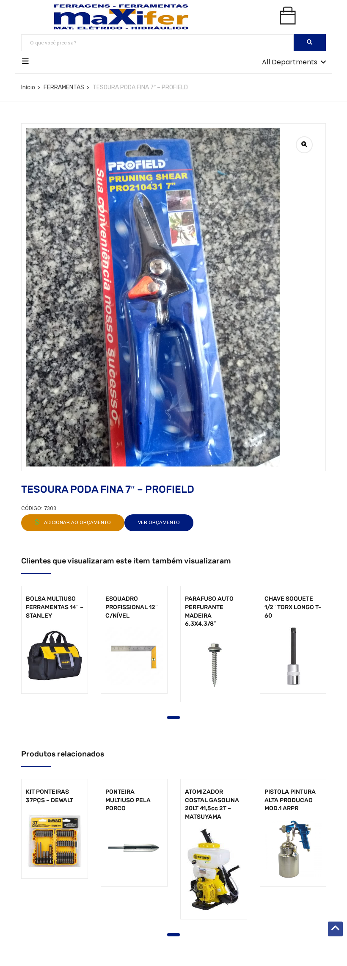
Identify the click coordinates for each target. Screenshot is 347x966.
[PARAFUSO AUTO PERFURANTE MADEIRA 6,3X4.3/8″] (213, 664)
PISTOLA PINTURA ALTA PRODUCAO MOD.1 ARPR (290, 800)
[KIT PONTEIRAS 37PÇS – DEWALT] (54, 841)
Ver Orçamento (159, 522)
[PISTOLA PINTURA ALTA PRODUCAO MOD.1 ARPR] (293, 849)
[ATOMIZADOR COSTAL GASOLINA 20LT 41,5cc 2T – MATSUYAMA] (213, 869)
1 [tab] (173, 717)
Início (28, 87)
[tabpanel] (54, 646)
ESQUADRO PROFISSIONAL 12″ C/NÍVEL (131, 607)
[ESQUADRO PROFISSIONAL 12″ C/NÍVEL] (134, 656)
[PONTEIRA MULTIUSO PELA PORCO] (134, 849)
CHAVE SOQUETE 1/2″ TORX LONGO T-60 (292, 607)
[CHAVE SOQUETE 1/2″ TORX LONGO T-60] (293, 656)
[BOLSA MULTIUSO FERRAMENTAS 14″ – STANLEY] (54, 656)
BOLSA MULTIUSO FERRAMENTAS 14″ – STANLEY (54, 607)
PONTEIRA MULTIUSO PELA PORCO (128, 800)
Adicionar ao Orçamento (77, 522)
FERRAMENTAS (64, 87)
